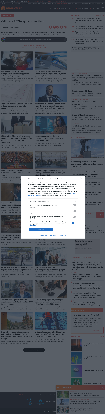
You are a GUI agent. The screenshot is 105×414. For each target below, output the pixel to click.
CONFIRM (41, 229)
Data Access (53, 235)
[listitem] (53, 201)
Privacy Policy (62, 235)
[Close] (81, 179)
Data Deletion (43, 235)
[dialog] (53, 207)
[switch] (74, 205)
